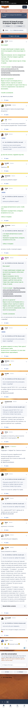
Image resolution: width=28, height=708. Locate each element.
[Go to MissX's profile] (2, 523)
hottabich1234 (8, 401)
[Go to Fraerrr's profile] (2, 641)
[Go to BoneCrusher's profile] (2, 105)
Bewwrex (7, 361)
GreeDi (6, 474)
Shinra (6, 432)
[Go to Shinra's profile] (2, 432)
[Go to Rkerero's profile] (2, 258)
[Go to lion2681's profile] (2, 164)
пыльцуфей (8, 617)
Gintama (7, 535)
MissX (6, 522)
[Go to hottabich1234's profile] (2, 402)
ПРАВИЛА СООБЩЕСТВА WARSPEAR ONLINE (12, 15)
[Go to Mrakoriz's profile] (2, 447)
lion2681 (7, 163)
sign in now (8, 657)
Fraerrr (6, 640)
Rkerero (7, 257)
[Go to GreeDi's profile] (2, 474)
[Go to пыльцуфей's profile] (2, 618)
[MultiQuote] (2, 100)
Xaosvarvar (7, 175)
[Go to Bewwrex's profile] (2, 361)
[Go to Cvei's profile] (2, 120)
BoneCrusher (8, 105)
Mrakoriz (7, 446)
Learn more (3, 2)
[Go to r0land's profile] (3, 30)
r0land (6, 30)
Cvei (6, 119)
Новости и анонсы (18, 30)
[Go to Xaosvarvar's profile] (2, 176)
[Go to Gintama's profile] (2, 535)
